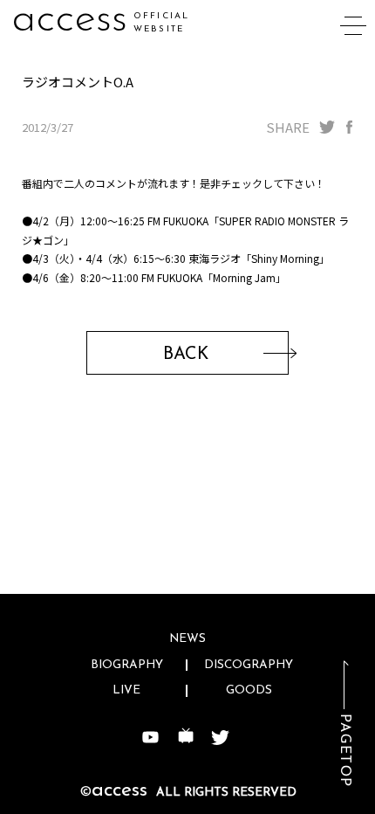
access (69, 19)
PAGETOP (344, 751)
